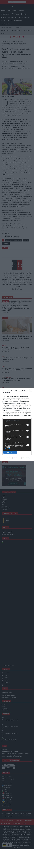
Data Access (17, 458)
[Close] (30, 391)
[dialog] (17, 424)
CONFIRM (10, 452)
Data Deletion (7, 458)
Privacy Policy (26, 458)
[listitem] (17, 421)
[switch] (27, 425)
